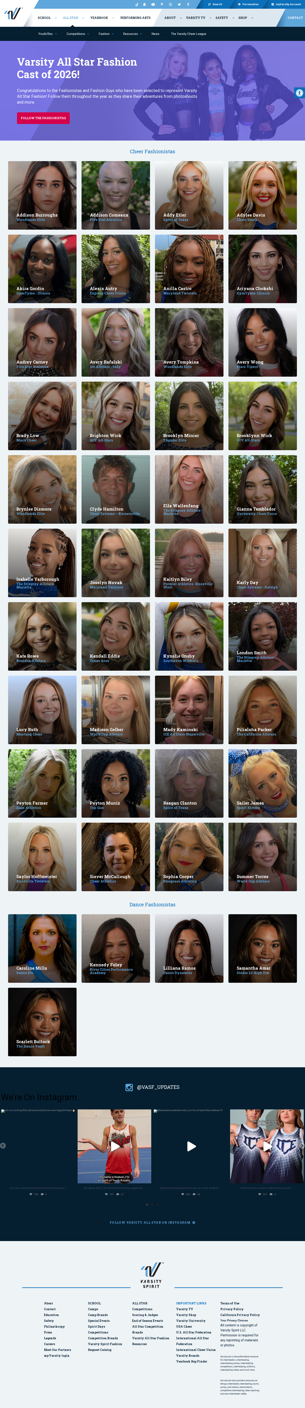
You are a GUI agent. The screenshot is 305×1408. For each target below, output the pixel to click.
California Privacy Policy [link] (240, 1315)
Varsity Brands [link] (187, 1356)
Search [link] (217, 4)
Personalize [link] (251, 4)
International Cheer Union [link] (196, 1350)
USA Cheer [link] (184, 1326)
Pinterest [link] (161, 4)
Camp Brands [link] (98, 1315)
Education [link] (51, 1315)
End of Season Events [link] (147, 1321)
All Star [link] (70, 18)
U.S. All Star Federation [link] (194, 1332)
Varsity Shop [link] (186, 1315)
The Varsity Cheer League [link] (188, 34)
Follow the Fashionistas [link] (43, 118)
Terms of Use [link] (229, 1303)
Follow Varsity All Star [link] (151, 1222)
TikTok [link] (135, 4)
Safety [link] (222, 18)
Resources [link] (130, 34)
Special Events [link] (99, 1321)
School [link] (44, 18)
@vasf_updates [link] (157, 1087)
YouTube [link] (153, 4)
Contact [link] (295, 18)
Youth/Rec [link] (45, 34)
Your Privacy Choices (234, 1320)
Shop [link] (242, 18)
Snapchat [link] (144, 4)
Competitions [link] (76, 34)
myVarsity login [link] (57, 1356)
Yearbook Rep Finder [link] (191, 1361)
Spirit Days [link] (96, 1326)
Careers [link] (49, 1344)
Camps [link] (93, 1309)
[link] (299, 92)
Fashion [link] (104, 34)
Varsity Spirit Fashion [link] (105, 1344)
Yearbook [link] (99, 18)
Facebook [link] (188, 4)
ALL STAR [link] (139, 1303)
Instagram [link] (170, 4)
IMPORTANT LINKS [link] (191, 1303)
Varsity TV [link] (195, 18)
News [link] (155, 34)
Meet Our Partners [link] (57, 1350)
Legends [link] (50, 1338)
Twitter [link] (179, 4)
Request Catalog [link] (99, 1350)
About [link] (170, 18)
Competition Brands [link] (103, 1338)
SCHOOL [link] (94, 1303)
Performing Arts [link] (135, 18)
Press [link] (48, 1332)
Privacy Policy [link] (232, 1309)
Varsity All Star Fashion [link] (150, 1338)
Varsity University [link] (191, 1321)
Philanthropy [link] (54, 1326)
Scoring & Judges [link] (145, 1315)
